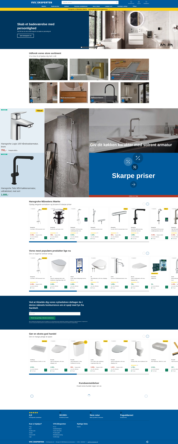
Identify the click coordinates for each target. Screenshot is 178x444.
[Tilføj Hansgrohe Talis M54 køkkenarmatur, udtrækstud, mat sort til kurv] (146, 237)
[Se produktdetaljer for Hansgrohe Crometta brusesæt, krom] (99, 216)
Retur (30, 428)
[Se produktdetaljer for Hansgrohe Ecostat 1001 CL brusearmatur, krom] (119, 216)
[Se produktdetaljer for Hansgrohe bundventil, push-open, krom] (58, 216)
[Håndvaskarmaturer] (89, 79)
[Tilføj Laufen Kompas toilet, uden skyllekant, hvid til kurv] (146, 370)
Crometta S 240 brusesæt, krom (37, 229)
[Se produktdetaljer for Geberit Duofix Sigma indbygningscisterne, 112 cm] (78, 265)
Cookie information (57, 430)
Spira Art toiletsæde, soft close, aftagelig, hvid (118, 362)
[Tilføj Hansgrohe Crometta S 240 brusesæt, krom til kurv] (45, 237)
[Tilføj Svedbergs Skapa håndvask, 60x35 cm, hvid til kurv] (45, 370)
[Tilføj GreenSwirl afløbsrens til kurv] (166, 287)
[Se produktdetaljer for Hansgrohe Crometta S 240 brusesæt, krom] (38, 216)
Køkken (66, 6)
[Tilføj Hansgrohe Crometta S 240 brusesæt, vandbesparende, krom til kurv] (86, 237)
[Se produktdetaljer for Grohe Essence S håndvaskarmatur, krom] (119, 265)
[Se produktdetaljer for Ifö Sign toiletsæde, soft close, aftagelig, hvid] (99, 265)
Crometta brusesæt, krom (96, 229)
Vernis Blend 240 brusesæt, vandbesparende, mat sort (157, 230)
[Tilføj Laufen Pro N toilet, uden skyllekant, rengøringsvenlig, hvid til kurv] (106, 370)
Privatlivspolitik (56, 432)
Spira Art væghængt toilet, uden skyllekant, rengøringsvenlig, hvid (57, 279)
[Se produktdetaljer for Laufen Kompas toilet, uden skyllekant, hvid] (139, 348)
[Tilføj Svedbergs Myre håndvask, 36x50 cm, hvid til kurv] (166, 370)
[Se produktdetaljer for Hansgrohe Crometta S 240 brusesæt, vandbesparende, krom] (78, 216)
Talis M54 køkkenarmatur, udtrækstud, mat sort (137, 230)
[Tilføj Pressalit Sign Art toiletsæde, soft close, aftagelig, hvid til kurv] (65, 370)
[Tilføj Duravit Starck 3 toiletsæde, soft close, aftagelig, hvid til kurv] (146, 287)
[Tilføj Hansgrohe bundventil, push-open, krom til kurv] (65, 237)
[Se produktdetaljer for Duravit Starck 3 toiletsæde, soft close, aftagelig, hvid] (139, 265)
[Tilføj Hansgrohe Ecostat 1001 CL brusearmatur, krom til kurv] (126, 237)
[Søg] (116, 2)
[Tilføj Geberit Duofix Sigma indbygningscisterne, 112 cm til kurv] (86, 287)
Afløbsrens (153, 278)
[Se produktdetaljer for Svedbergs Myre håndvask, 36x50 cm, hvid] (159, 348)
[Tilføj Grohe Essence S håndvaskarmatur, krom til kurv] (126, 287)
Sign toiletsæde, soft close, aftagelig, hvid (99, 279)
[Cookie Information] (147, 442)
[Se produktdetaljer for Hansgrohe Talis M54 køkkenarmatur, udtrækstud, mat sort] (139, 216)
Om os (54, 426)
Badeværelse (55, 6)
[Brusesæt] (43, 102)
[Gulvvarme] (129, 79)
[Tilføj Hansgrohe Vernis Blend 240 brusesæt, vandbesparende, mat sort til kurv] (166, 237)
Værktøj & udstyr (122, 6)
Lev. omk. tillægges (34, 236)
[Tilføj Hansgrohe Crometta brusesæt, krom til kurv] (106, 237)
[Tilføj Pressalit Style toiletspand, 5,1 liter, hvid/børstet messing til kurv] (86, 370)
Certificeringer (56, 436)
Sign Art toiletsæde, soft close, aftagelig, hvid (57, 362)
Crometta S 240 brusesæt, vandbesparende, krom (77, 230)
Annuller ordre (32, 430)
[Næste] (175, 30)
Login (30, 436)
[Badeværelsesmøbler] (74, 102)
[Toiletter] (48, 79)
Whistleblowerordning (58, 434)
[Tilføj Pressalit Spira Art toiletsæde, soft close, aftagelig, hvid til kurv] (126, 370)
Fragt (30, 426)
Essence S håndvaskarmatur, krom (119, 278)
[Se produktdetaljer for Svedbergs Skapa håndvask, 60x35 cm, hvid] (38, 348)
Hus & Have (96, 6)
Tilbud (134, 6)
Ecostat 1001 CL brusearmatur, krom (119, 229)
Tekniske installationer (81, 6)
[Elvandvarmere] (135, 102)
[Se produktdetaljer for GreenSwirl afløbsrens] (159, 265)
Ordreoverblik (32, 434)
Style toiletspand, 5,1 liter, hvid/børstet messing (76, 362)
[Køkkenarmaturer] (104, 102)
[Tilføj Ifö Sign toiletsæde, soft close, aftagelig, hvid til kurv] (106, 287)
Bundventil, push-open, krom (56, 229)
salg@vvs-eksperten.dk (93, 442)
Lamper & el (108, 6)
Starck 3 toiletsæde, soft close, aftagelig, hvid (138, 279)
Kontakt (31, 432)
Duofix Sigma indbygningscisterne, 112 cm (78, 279)
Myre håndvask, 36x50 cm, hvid (158, 361)
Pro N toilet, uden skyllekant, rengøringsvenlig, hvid (97, 362)
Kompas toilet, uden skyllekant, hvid (139, 361)
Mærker (44, 6)
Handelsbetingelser (57, 428)
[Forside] (41, 2)
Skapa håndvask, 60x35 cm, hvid (37, 361)
